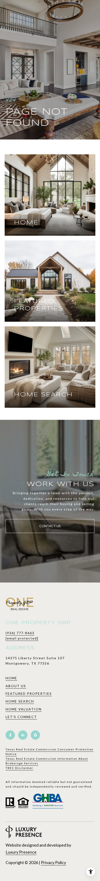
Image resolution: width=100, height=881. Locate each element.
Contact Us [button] (50, 526)
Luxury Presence (21, 852)
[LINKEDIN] (22, 735)
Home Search (20, 701)
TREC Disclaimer (19, 768)
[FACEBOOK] (10, 735)
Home (11, 678)
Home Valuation (24, 709)
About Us (16, 686)
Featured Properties (29, 694)
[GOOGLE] (35, 735)
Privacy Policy (53, 862)
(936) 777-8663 (20, 633)
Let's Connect (21, 717)
